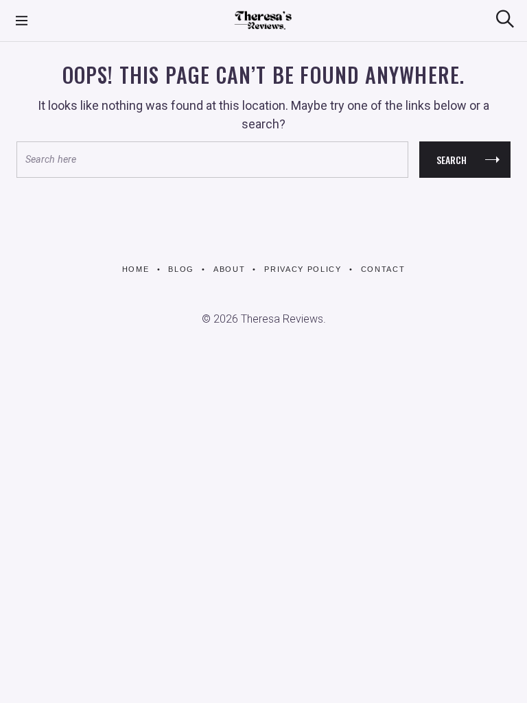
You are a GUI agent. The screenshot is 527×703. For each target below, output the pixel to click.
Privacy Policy (302, 269)
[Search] (505, 19)
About (229, 269)
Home (136, 269)
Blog (181, 269)
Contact (383, 269)
